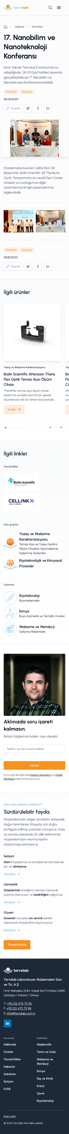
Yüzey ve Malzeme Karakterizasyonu (24, 367)
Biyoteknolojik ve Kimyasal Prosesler (40, 563)
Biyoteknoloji (29, 595)
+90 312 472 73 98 (18, 1008)
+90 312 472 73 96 (19, 1003)
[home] (16, 8)
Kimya (24, 611)
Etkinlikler (37, 26)
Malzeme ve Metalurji (37, 627)
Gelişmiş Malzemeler (32, 631)
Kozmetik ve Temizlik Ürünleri (46, 616)
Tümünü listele (17, 944)
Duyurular (27, 91)
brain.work (10, 1116)
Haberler (20, 26)
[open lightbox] (18, 221)
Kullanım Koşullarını (40, 775)
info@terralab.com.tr (21, 1013)
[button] (59, 7)
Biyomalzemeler (29, 600)
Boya (22, 616)
